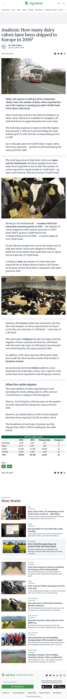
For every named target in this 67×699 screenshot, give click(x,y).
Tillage (30, 10)
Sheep (24, 10)
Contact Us (6, 693)
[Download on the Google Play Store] (59, 686)
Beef (13, 10)
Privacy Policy (32, 693)
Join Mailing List (17, 687)
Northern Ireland (51, 10)
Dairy (19, 10)
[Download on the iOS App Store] (47, 686)
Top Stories (6, 10)
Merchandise (57, 693)
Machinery (39, 10)
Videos (60, 10)
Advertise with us (44, 693)
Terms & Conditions (18, 693)
